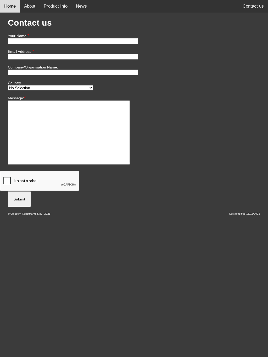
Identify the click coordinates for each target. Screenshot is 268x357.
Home (10, 6)
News (81, 6)
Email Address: (20, 51)
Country (14, 83)
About (29, 6)
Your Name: (17, 36)
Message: (16, 98)
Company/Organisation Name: (33, 67)
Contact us (253, 6)
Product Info (56, 6)
